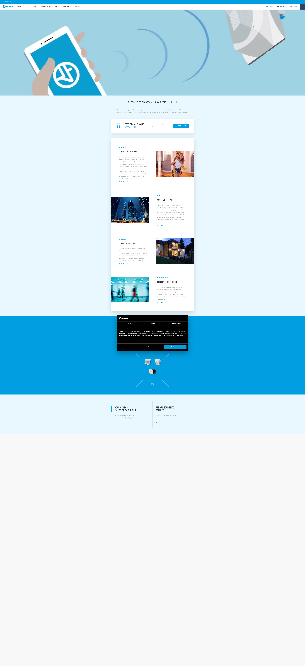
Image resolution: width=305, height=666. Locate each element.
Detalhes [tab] (152, 323)
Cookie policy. (123, 340)
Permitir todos (175, 347)
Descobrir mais (123, 182)
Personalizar (151, 347)
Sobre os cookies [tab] (176, 323)
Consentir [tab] (128, 323)
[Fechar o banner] (185, 318)
